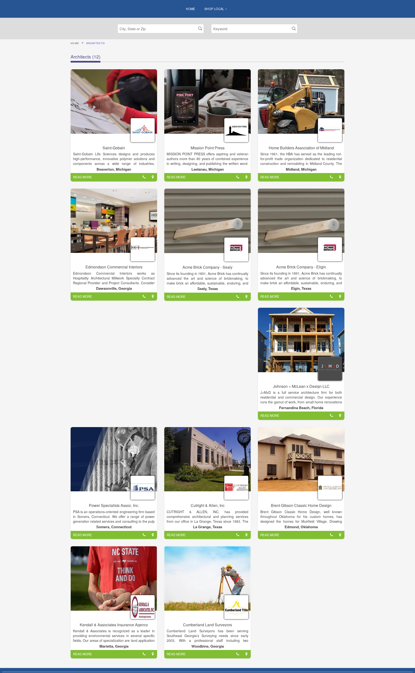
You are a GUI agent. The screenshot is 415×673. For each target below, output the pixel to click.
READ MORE (82, 177)
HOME (190, 9)
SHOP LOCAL (214, 9)
